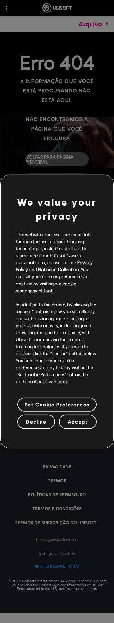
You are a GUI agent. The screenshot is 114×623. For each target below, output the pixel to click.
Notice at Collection (58, 269)
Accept (78, 422)
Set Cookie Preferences (57, 404)
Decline (36, 422)
